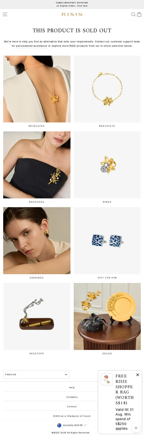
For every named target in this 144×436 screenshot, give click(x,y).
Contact (72, 406)
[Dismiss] (138, 375)
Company (72, 397)
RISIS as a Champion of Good (72, 416)
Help (72, 387)
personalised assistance (31, 45)
